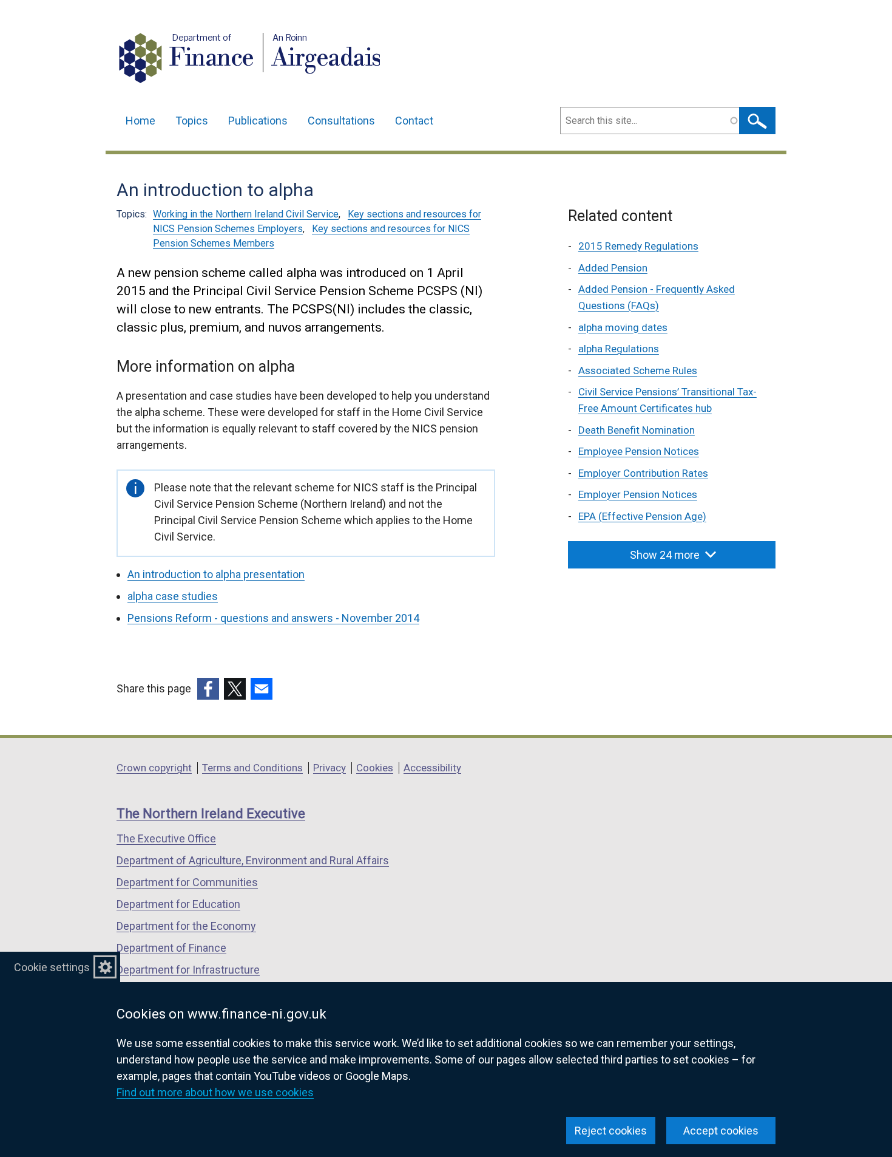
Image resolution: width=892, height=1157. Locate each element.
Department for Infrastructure (188, 969)
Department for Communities (187, 882)
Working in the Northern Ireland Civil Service (246, 214)
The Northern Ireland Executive (211, 813)
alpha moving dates (622, 327)
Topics (191, 120)
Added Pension (612, 268)
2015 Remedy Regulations (638, 246)
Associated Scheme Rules (637, 370)
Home (140, 120)
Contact (414, 120)
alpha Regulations (618, 349)
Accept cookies (721, 1130)
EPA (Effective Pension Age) (642, 516)
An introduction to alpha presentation (216, 574)
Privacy (329, 768)
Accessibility (432, 768)
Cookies (374, 768)
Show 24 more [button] (665, 554)
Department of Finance (171, 947)
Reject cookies (611, 1130)
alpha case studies (172, 596)
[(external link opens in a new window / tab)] (208, 689)
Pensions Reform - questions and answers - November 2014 (273, 618)
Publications (258, 120)
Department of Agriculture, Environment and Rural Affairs (253, 860)
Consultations (341, 120)
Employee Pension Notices (638, 451)
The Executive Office (166, 838)
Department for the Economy (186, 926)
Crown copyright (154, 768)
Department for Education (178, 904)
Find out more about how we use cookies (215, 1092)
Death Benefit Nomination (636, 430)
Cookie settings (52, 967)
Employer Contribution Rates (643, 473)
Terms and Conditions (252, 768)
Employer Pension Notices (637, 494)
